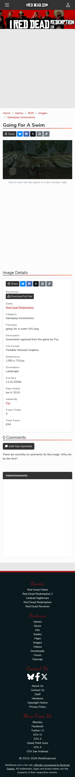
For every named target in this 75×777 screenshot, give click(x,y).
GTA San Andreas (37, 751)
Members (37, 698)
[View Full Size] (37, 159)
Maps (37, 638)
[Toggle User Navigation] (68, 4)
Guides (37, 634)
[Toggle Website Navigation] (7, 4)
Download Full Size (21, 296)
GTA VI (37, 735)
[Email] (39, 134)
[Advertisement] (37, 69)
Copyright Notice (37, 703)
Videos (37, 647)
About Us (37, 686)
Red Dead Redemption (20, 307)
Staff (37, 694)
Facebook (37, 726)
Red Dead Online (37, 590)
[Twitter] (33, 134)
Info (37, 630)
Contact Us (37, 690)
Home (6, 113)
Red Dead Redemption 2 (37, 594)
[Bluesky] (20, 134)
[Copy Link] (46, 134)
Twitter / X (37, 730)
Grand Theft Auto (37, 743)
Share (11, 134)
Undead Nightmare (37, 598)
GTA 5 (38, 739)
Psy (8, 403)
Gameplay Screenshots (21, 117)
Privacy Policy (37, 707)
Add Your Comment (20, 446)
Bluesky (37, 722)
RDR (31, 113)
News (37, 626)
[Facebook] (26, 134)
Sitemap (37, 659)
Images (42, 113)
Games (19, 113)
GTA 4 (38, 747)
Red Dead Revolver (37, 606)
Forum (37, 655)
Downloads (37, 651)
